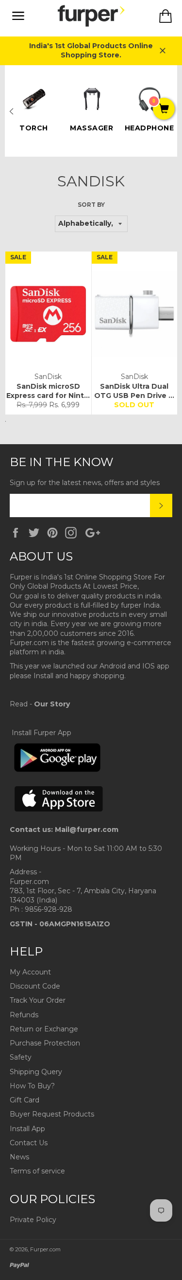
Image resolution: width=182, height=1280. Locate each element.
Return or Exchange (44, 1029)
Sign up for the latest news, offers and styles (85, 482)
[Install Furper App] (57, 770)
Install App (27, 1128)
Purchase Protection (45, 1043)
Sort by (91, 204)
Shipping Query (36, 1071)
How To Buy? (32, 1086)
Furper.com (45, 1249)
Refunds (24, 1014)
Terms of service (37, 1171)
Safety (21, 1057)
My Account (30, 972)
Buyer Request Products (52, 1114)
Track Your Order (38, 1000)
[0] (164, 109)
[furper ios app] (59, 820)
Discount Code (35, 986)
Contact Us (29, 1142)
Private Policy (33, 1219)
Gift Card (24, 1100)
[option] (34, 106)
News (19, 1157)
